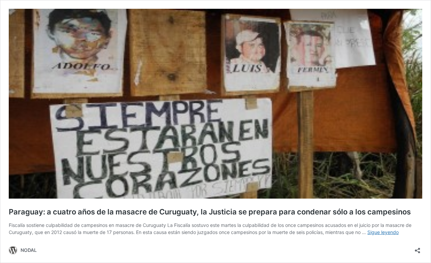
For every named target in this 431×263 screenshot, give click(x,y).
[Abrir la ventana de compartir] (417, 248)
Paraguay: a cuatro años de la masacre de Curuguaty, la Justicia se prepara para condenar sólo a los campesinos (210, 211)
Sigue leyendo (383, 232)
